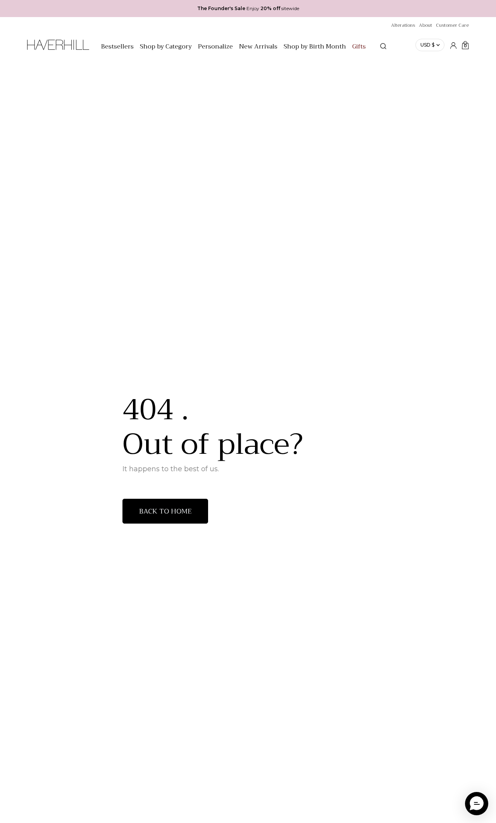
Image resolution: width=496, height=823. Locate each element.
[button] (476, 803)
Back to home (165, 511)
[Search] (383, 46)
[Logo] (58, 49)
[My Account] (453, 44)
